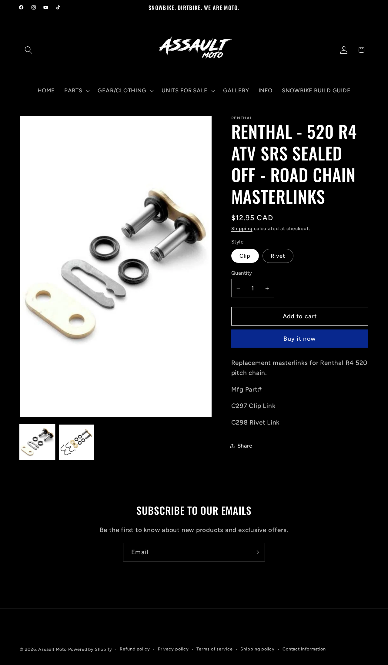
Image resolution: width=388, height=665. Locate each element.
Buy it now (299, 338)
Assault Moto (52, 649)
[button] (28, 49)
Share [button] (245, 445)
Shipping (242, 228)
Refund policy (135, 649)
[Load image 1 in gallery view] (37, 442)
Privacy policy (173, 649)
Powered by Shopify (90, 649)
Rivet (278, 256)
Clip (245, 256)
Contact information (304, 649)
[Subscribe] (256, 552)
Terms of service (214, 649)
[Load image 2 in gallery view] (76, 442)
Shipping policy (257, 649)
